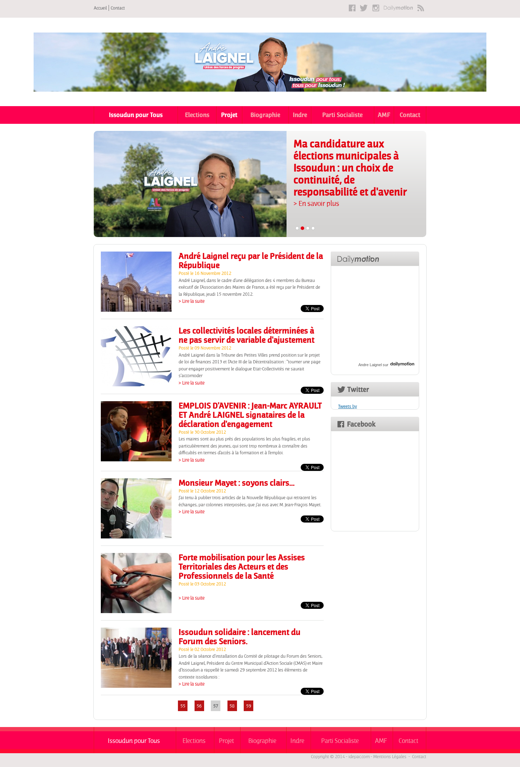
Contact (118, 8)
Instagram (375, 8)
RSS (420, 8)
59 (248, 706)
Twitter (364, 8)
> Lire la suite (191, 301)
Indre (300, 115)
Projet (229, 115)
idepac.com (359, 757)
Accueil (100, 8)
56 (199, 706)
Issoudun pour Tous (136, 115)
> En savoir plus (316, 203)
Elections (197, 115)
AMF (384, 115)
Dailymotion (398, 8)
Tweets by (347, 406)
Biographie (265, 115)
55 (182, 706)
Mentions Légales (389, 757)
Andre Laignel (370, 365)
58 (232, 706)
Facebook (352, 8)
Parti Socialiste (342, 115)
